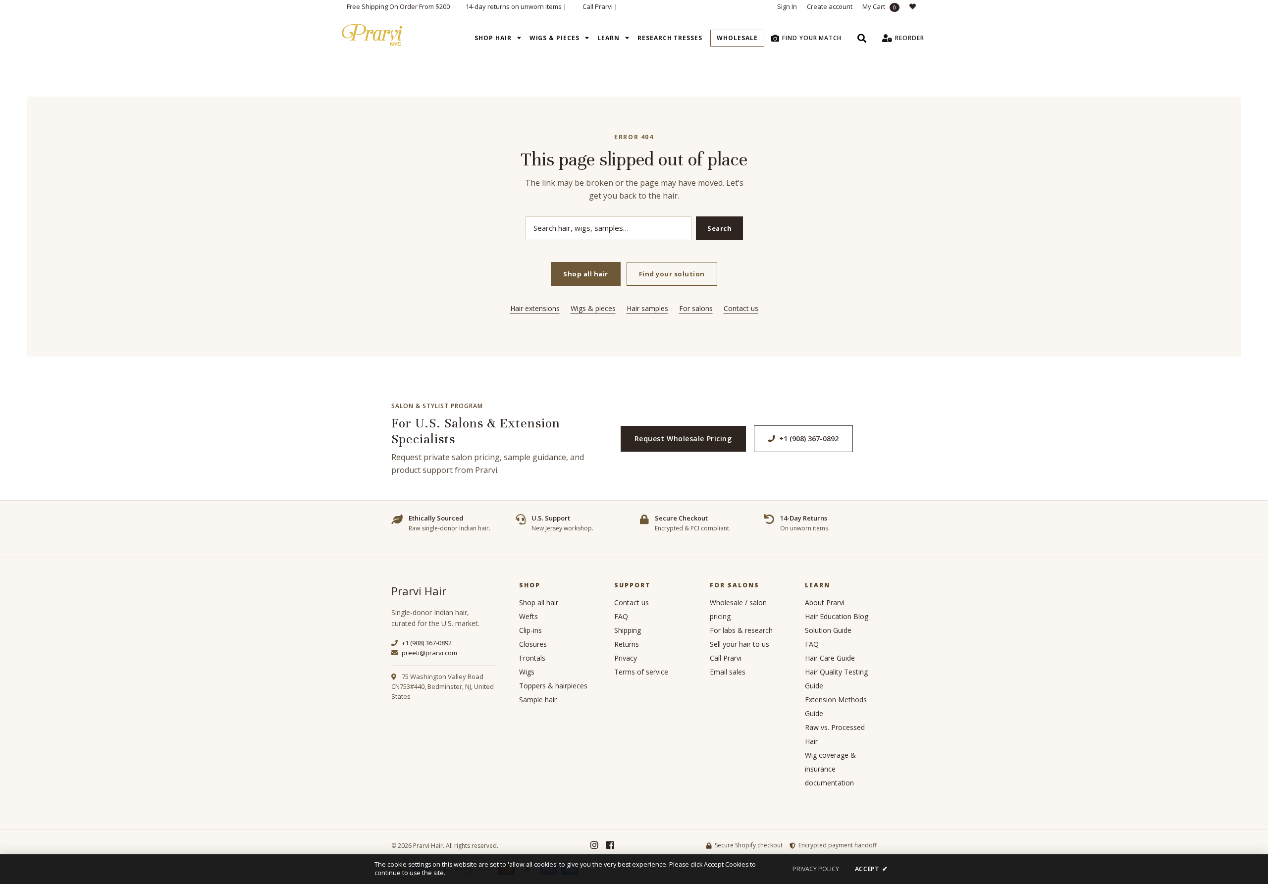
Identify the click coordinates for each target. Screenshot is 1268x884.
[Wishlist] (915, 12)
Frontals (532, 658)
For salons (696, 308)
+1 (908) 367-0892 (809, 438)
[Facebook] (610, 845)
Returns (626, 644)
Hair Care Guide (830, 658)
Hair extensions (535, 308)
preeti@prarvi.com (428, 652)
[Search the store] (862, 38)
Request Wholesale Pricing (683, 438)
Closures (533, 644)
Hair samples (647, 308)
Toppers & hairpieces (553, 685)
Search (719, 228)
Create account (829, 6)
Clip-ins (530, 630)
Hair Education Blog (836, 616)
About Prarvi (825, 602)
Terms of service (641, 671)
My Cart (879, 6)
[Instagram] (594, 845)
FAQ (621, 616)
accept (871, 869)
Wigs (526, 671)
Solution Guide (828, 630)
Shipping (627, 630)
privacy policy (815, 869)
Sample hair (538, 699)
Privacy (625, 658)
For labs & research (741, 630)
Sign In (787, 6)
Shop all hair (585, 273)
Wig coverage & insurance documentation (830, 768)
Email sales (727, 671)
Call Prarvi (597, 6)
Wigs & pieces (593, 308)
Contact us (741, 308)
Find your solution (672, 273)
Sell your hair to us (739, 644)
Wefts (528, 616)
